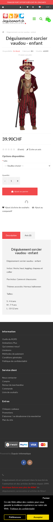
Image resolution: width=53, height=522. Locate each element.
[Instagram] (29, 462)
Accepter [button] (38, 517)
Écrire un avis (35, 149)
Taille (5, 161)
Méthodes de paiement (13, 354)
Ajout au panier (21, 191)
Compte (6, 381)
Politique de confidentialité (14, 361)
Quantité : (6, 175)
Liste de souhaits (10, 392)
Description (11, 235)
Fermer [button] (46, 498)
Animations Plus (9, 343)
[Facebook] (23, 462)
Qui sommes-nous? (11, 346)
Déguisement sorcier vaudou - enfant (21, 32)
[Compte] (22, 7)
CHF (48, 7)
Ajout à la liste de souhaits (17, 207)
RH (32, 51)
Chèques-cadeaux (10, 409)
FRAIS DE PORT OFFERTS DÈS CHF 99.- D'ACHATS (26, 2)
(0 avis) (21, 149)
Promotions (7, 412)
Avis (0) (28, 235)
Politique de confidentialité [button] (22, 508)
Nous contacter (9, 377)
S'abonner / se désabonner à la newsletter (21, 416)
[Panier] (33, 7)
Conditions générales (12, 357)
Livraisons (6, 350)
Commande (7, 388)
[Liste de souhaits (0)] (28, 7)
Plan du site (7, 420)
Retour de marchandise (13, 385)
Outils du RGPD (9, 339)
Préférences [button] (15, 517)
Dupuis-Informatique (21, 453)
